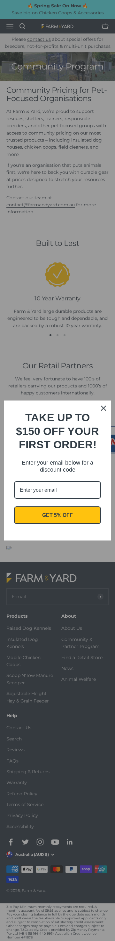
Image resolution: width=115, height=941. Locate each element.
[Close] (103, 408)
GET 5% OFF (57, 515)
